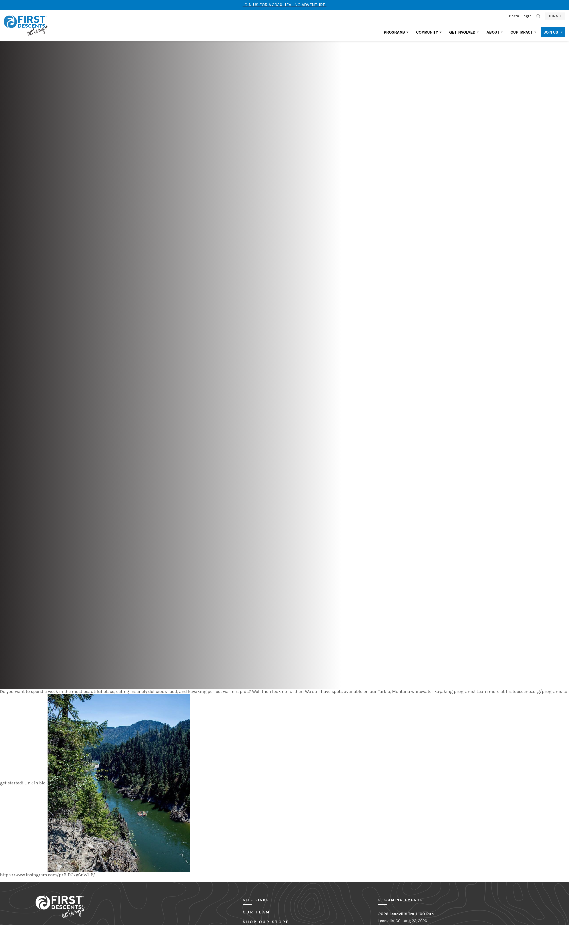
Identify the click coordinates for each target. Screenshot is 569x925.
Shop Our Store (266, 921)
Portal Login (520, 16)
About (493, 32)
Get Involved (462, 32)
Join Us (551, 32)
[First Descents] (26, 25)
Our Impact (522, 32)
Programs (394, 32)
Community (427, 32)
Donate (555, 16)
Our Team (256, 912)
